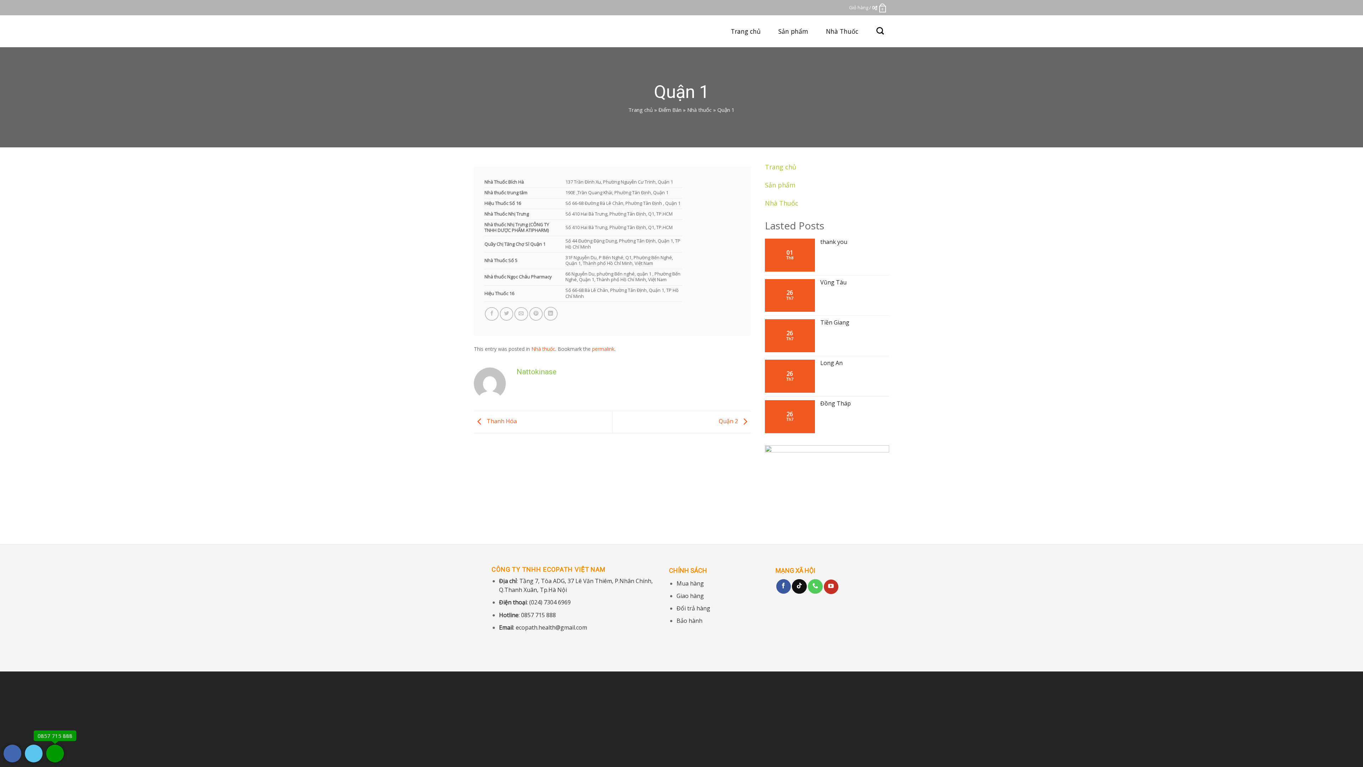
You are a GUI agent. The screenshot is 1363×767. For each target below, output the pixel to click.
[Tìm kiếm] (880, 31)
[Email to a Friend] (521, 314)
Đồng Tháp (835, 403)
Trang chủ (746, 31)
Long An (831, 363)
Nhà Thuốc (842, 31)
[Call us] (815, 586)
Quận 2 (729, 421)
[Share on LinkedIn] (551, 314)
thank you (833, 242)
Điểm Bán (670, 109)
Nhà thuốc (699, 109)
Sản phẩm (793, 31)
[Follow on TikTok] (799, 586)
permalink (603, 349)
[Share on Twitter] (507, 314)
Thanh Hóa (501, 421)
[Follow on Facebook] (783, 586)
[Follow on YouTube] (831, 587)
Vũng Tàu (833, 282)
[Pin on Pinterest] (536, 314)
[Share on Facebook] (492, 314)
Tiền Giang (834, 322)
